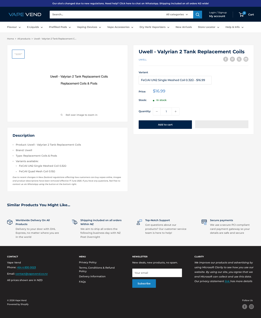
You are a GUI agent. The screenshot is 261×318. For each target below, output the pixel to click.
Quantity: (145, 111)
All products (23, 38)
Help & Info (232, 27)
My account (217, 16)
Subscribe (144, 283)
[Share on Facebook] (225, 59)
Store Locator (206, 27)
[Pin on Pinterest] (232, 59)
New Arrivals (184, 27)
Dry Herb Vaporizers (152, 27)
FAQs (82, 281)
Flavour (12, 27)
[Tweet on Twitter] (239, 59)
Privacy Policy (88, 262)
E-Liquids (33, 27)
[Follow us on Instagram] (251, 306)
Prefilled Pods (58, 27)
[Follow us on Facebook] (244, 306)
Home (10, 38)
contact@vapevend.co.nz (31, 273)
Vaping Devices (87, 27)
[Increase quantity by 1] (175, 111)
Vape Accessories (118, 27)
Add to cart (165, 124)
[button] (221, 124)
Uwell (143, 59)
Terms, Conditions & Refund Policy (97, 269)
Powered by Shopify (18, 304)
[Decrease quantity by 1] (157, 111)
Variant (143, 72)
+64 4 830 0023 (26, 267)
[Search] (197, 14)
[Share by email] (245, 59)
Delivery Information (92, 276)
